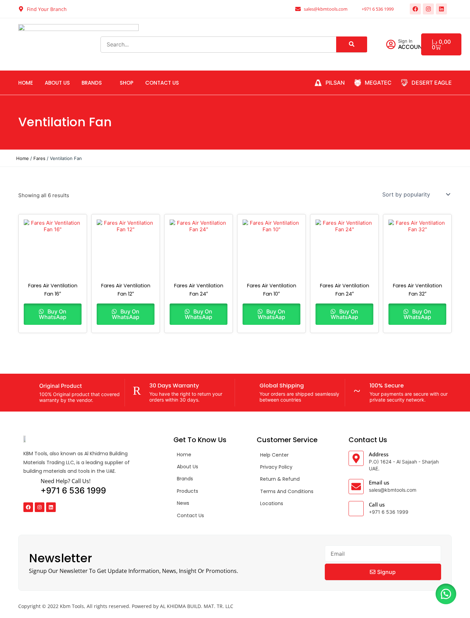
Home (25, 82)
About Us (57, 82)
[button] (446, 594)
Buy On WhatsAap (52, 314)
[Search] (351, 44)
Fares (39, 158)
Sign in (405, 41)
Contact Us (162, 82)
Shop (126, 82)
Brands (92, 82)
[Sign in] (391, 44)
